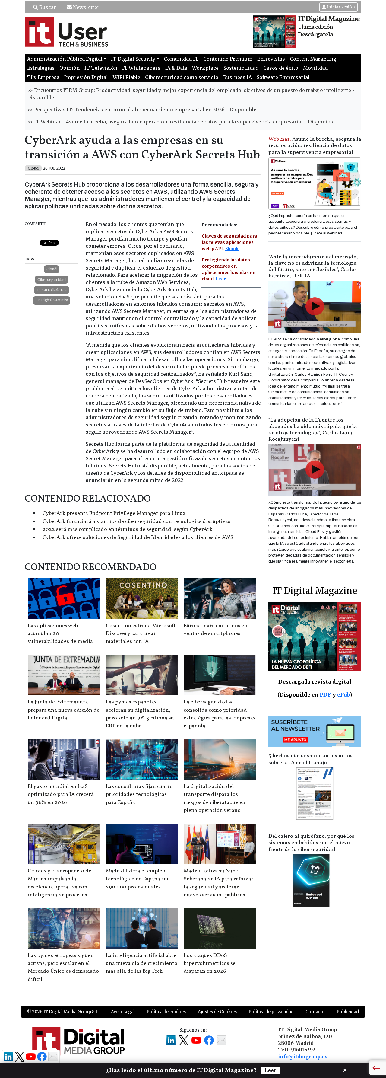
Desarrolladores (51, 290)
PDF (325, 694)
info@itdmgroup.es (302, 1057)
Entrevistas (271, 59)
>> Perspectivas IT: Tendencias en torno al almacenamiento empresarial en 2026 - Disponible (141, 110)
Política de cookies (166, 1011)
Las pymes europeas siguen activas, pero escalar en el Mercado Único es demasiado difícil (63, 967)
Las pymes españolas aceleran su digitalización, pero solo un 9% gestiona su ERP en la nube (140, 714)
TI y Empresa (43, 77)
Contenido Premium (227, 59)
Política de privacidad (271, 1011)
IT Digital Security (51, 300)
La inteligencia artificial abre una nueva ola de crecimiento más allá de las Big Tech (141, 963)
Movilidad (315, 68)
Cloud (51, 269)
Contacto (315, 1011)
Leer (221, 279)
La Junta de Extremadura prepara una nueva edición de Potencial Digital (64, 710)
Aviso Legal (123, 1011)
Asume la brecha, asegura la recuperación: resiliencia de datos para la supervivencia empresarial (314, 146)
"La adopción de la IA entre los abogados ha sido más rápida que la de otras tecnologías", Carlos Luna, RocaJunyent (312, 429)
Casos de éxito (280, 68)
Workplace (205, 68)
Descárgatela (315, 34)
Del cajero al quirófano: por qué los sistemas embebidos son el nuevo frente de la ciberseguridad (311, 843)
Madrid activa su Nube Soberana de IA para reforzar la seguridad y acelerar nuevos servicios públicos (219, 883)
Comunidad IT (181, 59)
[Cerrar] (345, 1069)
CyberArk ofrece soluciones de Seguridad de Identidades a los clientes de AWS (138, 537)
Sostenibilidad (240, 68)
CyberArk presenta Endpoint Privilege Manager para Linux (114, 513)
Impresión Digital (86, 77)
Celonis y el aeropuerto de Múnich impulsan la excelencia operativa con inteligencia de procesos (59, 883)
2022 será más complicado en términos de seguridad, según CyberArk (128, 529)
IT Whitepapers (141, 68)
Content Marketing (313, 59)
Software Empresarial (283, 77)
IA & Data (176, 68)
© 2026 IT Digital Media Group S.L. (63, 1011)
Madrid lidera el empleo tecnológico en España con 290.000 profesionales (138, 879)
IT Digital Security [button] (133, 59)
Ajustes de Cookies (217, 1011)
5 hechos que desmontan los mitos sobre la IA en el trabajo (310, 759)
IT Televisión (100, 68)
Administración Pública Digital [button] (65, 59)
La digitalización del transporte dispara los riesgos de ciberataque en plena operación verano (214, 798)
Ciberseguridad (51, 279)
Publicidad (348, 1011)
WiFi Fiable (126, 77)
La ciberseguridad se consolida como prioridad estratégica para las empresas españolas (219, 714)
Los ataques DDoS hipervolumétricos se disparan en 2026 (210, 963)
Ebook (232, 248)
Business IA (237, 77)
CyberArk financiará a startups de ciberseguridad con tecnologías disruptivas (136, 521)
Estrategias (41, 68)
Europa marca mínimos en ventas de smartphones (216, 629)
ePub (343, 694)
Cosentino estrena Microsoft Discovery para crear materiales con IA (141, 634)
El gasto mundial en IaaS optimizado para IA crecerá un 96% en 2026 (61, 794)
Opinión (69, 68)
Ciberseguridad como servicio (181, 77)
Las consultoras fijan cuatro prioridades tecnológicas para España (139, 794)
